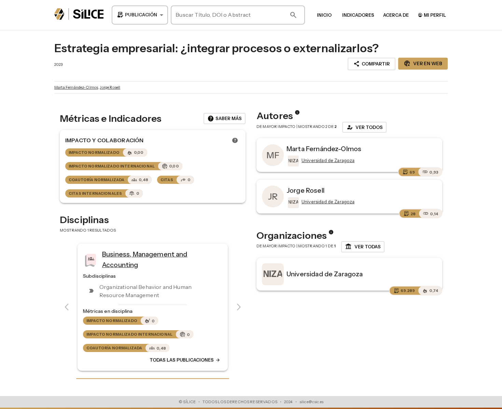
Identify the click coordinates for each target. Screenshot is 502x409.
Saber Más (224, 119)
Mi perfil (432, 15)
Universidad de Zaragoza (325, 274)
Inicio (324, 15)
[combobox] (140, 15)
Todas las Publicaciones (185, 360)
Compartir (371, 64)
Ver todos (364, 127)
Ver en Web (423, 63)
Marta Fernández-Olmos (76, 87)
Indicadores (358, 15)
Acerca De (396, 15)
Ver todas (363, 247)
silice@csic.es (311, 401)
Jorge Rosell (110, 87)
